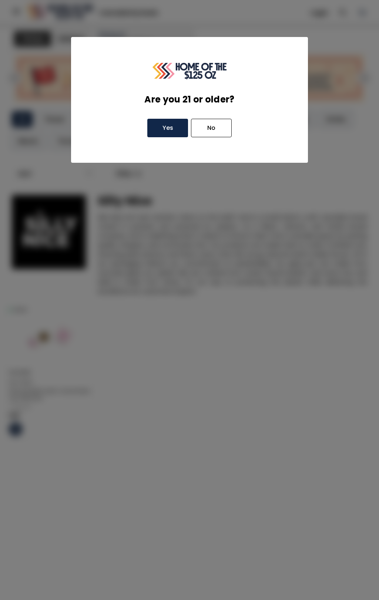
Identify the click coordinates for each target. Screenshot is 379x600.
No (211, 128)
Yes (167, 128)
